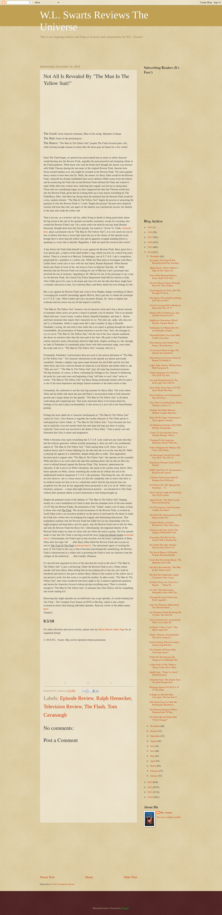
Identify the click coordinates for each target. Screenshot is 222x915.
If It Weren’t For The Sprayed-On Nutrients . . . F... (165, 486)
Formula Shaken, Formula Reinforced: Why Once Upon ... (165, 523)
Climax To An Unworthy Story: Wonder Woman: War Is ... (164, 434)
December (155, 256)
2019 (150, 227)
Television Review (63, 706)
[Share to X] (90, 691)
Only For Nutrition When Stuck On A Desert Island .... (164, 606)
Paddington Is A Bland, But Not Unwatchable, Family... (164, 329)
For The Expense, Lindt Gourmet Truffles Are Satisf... (165, 508)
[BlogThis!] (87, 691)
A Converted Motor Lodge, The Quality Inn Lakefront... (164, 351)
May (152, 756)
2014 (150, 252)
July (152, 746)
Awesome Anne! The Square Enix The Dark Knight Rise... (165, 681)
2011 (150, 792)
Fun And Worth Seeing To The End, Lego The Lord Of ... (164, 381)
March (153, 766)
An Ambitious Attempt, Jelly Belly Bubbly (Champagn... (166, 426)
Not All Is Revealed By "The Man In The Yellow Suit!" (165, 568)
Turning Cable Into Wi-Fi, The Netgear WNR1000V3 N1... (164, 531)
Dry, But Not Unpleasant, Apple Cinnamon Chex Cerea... (164, 576)
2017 (150, 237)
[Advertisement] (103, 51)
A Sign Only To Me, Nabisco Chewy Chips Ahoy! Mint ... (164, 665)
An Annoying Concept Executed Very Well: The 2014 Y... (165, 456)
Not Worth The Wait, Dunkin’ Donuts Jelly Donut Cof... (163, 546)
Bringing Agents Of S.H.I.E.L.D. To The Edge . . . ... (164, 688)
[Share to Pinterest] (97, 691)
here (46, 609)
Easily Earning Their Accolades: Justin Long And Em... (165, 643)
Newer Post (47, 877)
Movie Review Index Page (111, 629)
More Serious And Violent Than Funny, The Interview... (164, 344)
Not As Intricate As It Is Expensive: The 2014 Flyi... (166, 396)
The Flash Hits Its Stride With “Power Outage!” (163, 718)
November (155, 726)
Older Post (130, 877)
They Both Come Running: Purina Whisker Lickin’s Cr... (166, 404)
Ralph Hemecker (113, 698)
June (152, 751)
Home (89, 877)
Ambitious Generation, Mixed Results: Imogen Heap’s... (164, 321)
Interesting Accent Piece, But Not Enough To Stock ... (165, 291)
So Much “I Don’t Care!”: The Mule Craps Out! (164, 628)
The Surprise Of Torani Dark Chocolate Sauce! (163, 651)
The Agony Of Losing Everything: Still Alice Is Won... (166, 299)
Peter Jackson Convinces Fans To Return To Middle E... (165, 359)
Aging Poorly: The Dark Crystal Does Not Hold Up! (164, 501)
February (154, 771)
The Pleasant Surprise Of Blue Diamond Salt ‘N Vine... (163, 710)
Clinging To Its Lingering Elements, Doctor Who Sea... (164, 441)
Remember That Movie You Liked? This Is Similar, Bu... (164, 538)
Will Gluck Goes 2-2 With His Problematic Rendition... (163, 703)
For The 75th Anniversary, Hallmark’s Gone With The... (164, 591)
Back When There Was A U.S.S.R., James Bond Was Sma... (165, 389)
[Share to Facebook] (94, 691)
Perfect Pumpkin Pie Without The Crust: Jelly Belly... (165, 449)
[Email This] (84, 691)
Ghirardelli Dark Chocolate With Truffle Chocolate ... (165, 336)
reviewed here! (82, 545)
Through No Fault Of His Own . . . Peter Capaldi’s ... (165, 598)
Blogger (125, 908)
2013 (150, 782)
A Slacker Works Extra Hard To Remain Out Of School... (164, 478)
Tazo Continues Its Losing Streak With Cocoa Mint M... (165, 621)
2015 (150, 247)
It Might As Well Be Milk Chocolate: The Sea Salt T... (164, 696)
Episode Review (76, 698)
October (154, 731)
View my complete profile (169, 817)
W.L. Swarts (166, 812)
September (155, 736)
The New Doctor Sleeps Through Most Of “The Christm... (165, 284)
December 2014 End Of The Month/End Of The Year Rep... (165, 261)
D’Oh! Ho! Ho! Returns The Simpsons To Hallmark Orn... (164, 658)
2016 (150, 242)
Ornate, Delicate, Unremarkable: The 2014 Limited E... (165, 636)
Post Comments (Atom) (63, 884)
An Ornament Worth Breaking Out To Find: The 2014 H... (165, 613)
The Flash (94, 706)
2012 (150, 787)
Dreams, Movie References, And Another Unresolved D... (164, 314)
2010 (150, 797)
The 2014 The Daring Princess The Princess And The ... (166, 516)
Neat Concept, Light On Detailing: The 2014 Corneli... (166, 493)
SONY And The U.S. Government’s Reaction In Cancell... (166, 471)
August (153, 741)
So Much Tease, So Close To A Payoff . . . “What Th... (164, 583)
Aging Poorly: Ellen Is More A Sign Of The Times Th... (164, 269)
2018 (150, 232)
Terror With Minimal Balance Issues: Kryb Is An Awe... (163, 276)
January (154, 776)
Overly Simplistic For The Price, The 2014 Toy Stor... (165, 374)
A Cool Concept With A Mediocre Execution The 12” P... (165, 306)
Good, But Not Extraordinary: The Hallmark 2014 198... (166, 561)
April (153, 761)
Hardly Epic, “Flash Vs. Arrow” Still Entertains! (164, 673)
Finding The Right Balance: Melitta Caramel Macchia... (164, 411)
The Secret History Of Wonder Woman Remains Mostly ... (163, 553)
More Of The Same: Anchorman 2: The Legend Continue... (165, 418)
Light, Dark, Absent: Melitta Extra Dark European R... (165, 366)
